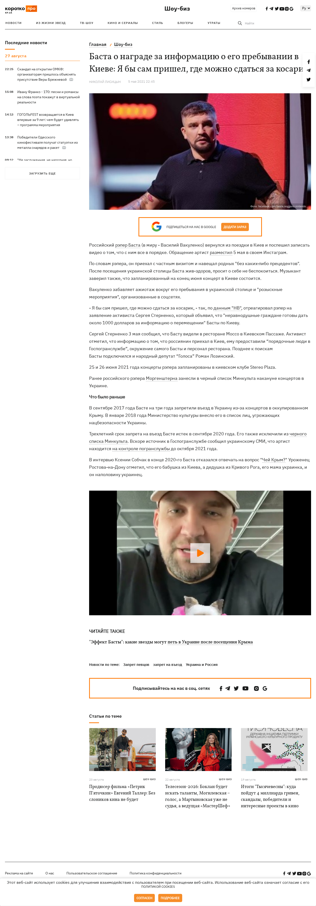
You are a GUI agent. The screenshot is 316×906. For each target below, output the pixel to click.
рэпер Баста (127, 245)
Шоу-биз (177, 8)
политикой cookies (158, 886)
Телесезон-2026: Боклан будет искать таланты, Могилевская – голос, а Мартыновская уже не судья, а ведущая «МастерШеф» (197, 796)
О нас (49, 873)
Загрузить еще (42, 173)
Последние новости (26, 42)
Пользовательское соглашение (91, 873)
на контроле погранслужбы (141, 448)
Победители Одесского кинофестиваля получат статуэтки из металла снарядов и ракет (47, 142)
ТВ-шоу (86, 23)
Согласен (144, 898)
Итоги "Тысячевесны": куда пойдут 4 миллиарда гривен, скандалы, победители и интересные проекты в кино (270, 796)
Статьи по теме (105, 716)
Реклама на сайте (19, 873)
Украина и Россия (202, 664)
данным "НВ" (227, 308)
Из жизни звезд (51, 23)
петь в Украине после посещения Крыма (210, 642)
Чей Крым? (273, 460)
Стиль (157, 23)
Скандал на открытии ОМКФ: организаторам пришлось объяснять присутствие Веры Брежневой (46, 74)
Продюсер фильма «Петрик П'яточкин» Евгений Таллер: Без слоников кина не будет (122, 793)
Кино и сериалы (123, 23)
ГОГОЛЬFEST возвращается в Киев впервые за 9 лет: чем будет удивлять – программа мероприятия (48, 119)
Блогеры (185, 23)
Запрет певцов (136, 664)
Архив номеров (243, 8)
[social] (221, 688)
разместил (221, 252)
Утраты (214, 23)
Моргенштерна (162, 378)
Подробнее (170, 898)
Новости (13, 23)
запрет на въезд (167, 664)
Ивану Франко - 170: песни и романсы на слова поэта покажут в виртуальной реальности (48, 97)
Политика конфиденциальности (155, 873)
